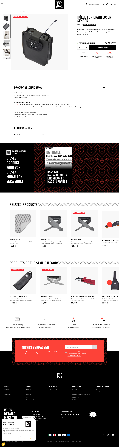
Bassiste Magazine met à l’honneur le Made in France (57, 176)
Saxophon (28, 389)
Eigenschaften (23, 128)
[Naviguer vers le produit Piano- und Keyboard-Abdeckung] (84, 280)
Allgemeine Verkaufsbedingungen (81, 394)
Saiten (27, 397)
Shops (50, 392)
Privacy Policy (75, 397)
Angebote (7, 389)
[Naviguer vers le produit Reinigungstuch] (23, 223)
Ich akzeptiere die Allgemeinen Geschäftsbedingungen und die (77, 353)
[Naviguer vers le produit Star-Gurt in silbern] (54, 280)
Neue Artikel (7, 392)
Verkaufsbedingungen (64, 441)
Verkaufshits (7, 394)
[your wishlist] (111, 4)
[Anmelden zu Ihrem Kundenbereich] (103, 4)
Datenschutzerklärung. (74, 355)
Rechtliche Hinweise (52, 441)
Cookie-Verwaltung (76, 441)
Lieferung (74, 389)
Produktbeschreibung (28, 87)
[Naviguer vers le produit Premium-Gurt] (54, 223)
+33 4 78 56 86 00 (70, 414)
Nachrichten (98, 392)
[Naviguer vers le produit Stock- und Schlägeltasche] (23, 280)
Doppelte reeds (30, 400)
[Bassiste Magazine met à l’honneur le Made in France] (58, 158)
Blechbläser (29, 394)
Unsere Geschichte (54, 389)
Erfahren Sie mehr (82, 34)
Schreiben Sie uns (66, 418)
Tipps (96, 389)
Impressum (75, 392)
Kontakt (74, 400)
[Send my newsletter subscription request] (94, 347)
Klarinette (28, 392)
